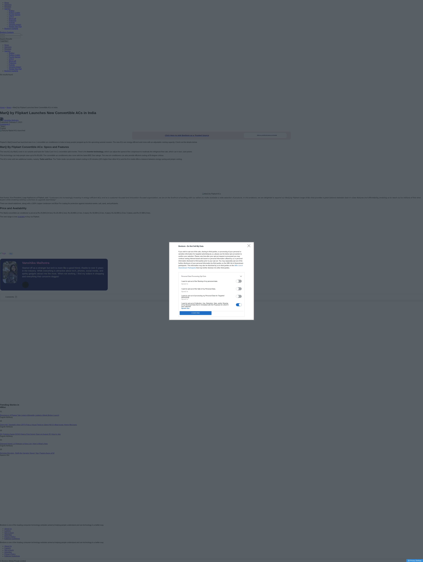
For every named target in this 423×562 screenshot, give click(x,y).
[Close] (250, 246)
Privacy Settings (415, 560)
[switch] (239, 281)
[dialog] (211, 281)
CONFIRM (196, 313)
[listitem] (211, 276)
